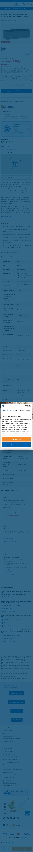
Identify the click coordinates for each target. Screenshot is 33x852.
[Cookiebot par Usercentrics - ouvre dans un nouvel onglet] (23, 406)
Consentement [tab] (6, 410)
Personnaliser (15, 444)
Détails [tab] (15, 410)
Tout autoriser (16, 439)
